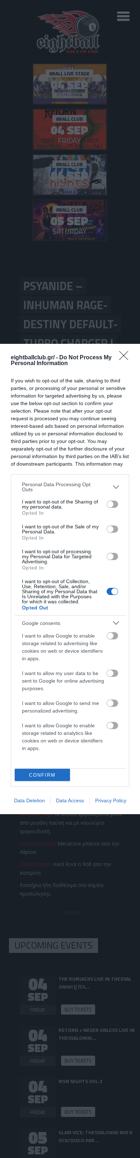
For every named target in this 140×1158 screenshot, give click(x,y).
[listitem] (70, 487)
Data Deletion (29, 800)
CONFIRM (42, 775)
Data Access (70, 800)
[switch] (112, 504)
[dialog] (70, 579)
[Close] (126, 358)
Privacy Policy (110, 800)
